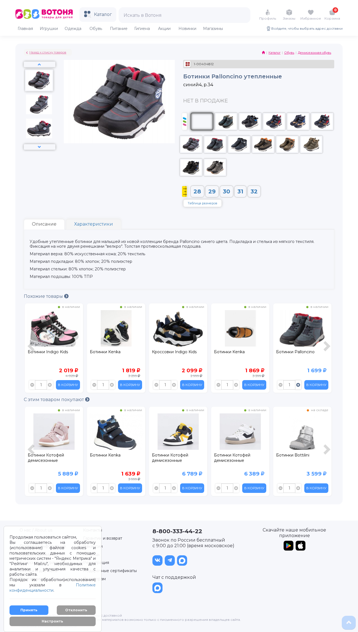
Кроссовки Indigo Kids (112, 351)
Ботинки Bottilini (230, 455)
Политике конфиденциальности (53, 587)
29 (212, 191)
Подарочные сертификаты (110, 570)
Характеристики (93, 224)
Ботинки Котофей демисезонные (108, 458)
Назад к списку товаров (47, 52)
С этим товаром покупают (54, 399)
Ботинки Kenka (43, 351)
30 (226, 191)
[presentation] (32, 349)
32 (254, 191)
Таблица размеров (202, 203)
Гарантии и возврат (102, 538)
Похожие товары (44, 296)
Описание (44, 224)
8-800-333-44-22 (177, 531)
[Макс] (182, 560)
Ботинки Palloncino (233, 351)
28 (197, 191)
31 (240, 191)
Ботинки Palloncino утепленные (295, 354)
